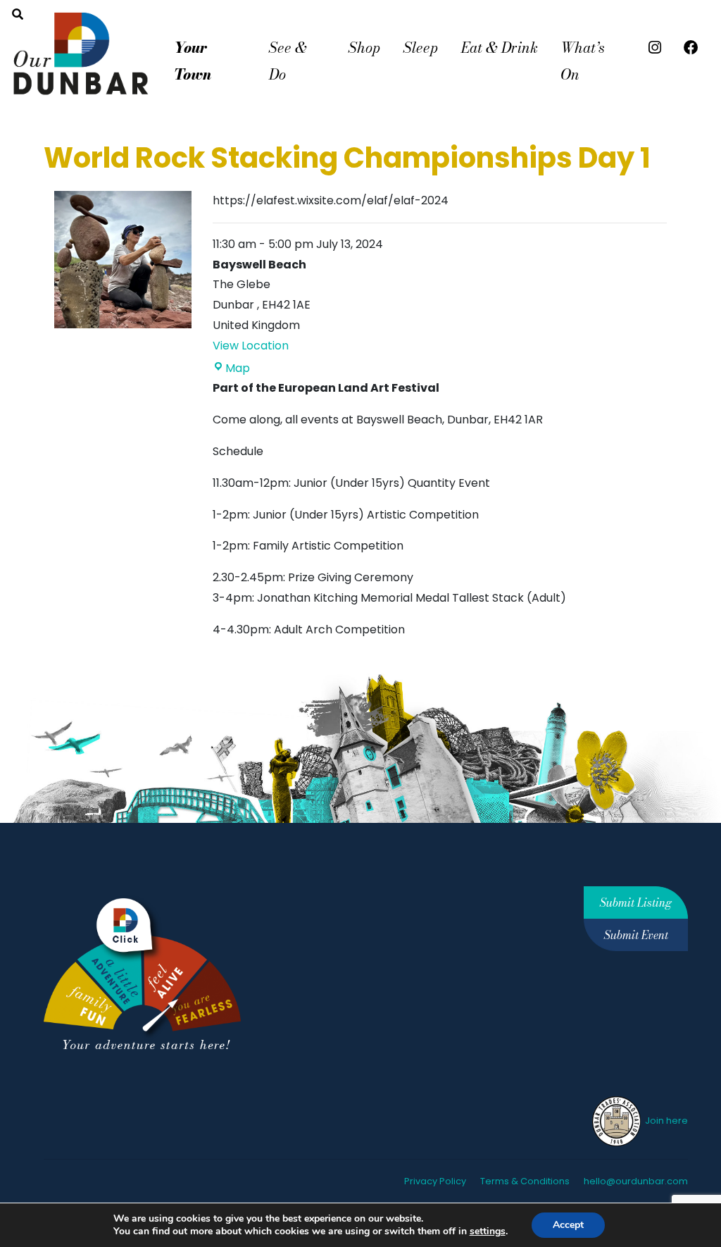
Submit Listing (636, 902)
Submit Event (636, 934)
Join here (665, 1121)
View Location (251, 345)
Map (237, 368)
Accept (568, 1225)
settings (488, 1231)
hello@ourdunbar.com (636, 1181)
